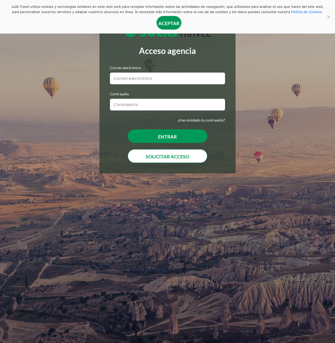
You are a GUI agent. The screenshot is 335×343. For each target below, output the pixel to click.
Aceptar (169, 23)
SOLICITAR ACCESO (167, 156)
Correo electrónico (125, 67)
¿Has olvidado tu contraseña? (201, 120)
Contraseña (119, 94)
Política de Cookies (306, 12)
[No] (328, 16)
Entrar (167, 137)
